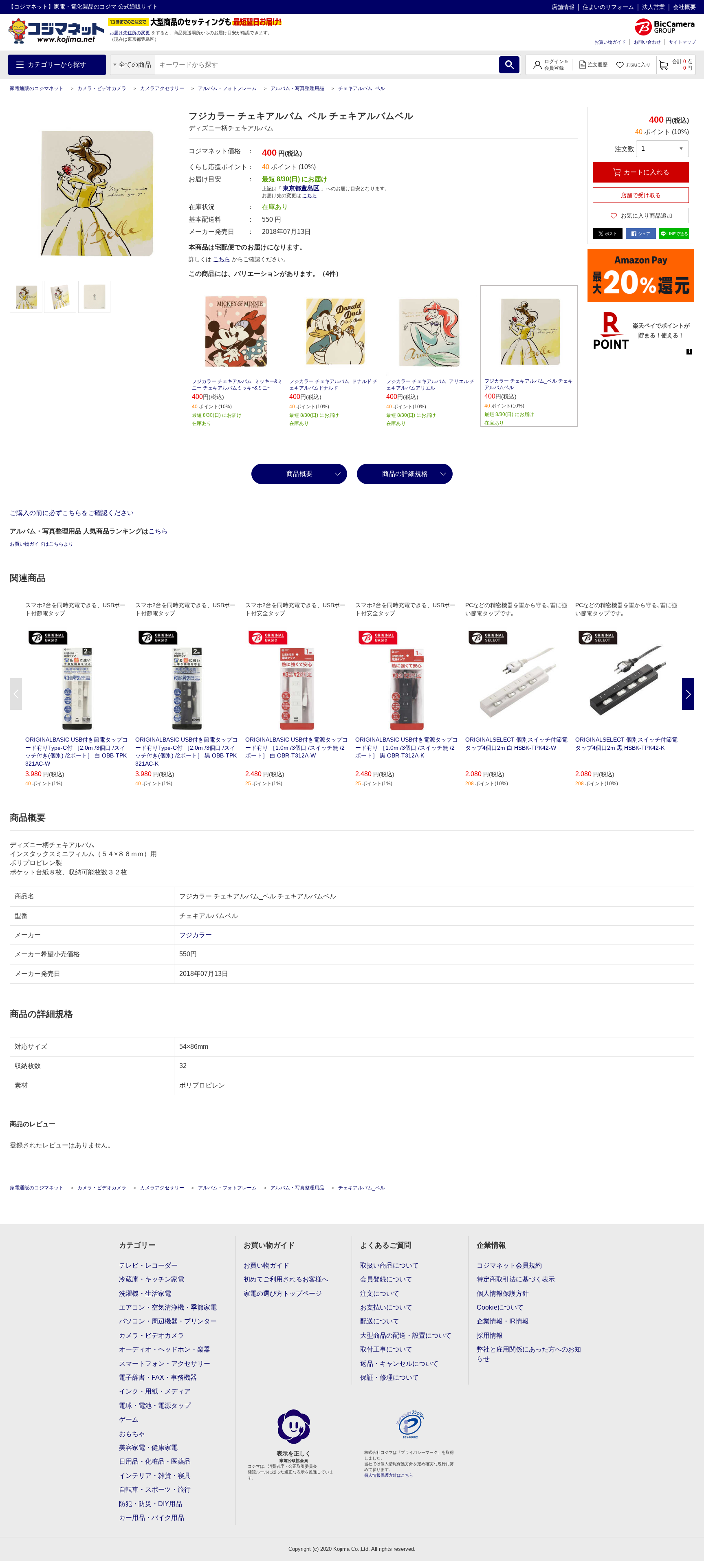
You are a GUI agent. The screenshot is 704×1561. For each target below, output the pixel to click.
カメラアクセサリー (162, 88)
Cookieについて (500, 1307)
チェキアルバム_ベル (361, 88)
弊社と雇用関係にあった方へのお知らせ (529, 1354)
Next (688, 694)
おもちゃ (132, 1433)
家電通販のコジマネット (37, 88)
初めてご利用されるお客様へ (286, 1279)
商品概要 (299, 473)
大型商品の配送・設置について (405, 1335)
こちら (221, 259)
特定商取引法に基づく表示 (516, 1279)
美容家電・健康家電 (148, 1447)
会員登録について (386, 1279)
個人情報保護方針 (503, 1293)
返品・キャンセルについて (399, 1363)
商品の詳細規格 (405, 473)
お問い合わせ (647, 42)
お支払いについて (386, 1307)
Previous (16, 694)
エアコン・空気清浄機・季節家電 (168, 1307)
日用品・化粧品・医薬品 (155, 1461)
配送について (379, 1321)
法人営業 (653, 7)
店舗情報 (563, 7)
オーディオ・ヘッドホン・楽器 (164, 1349)
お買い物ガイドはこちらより (41, 544)
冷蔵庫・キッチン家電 (151, 1279)
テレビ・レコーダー (148, 1265)
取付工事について (386, 1349)
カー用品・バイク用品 (151, 1517)
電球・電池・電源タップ (155, 1405)
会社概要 (684, 7)
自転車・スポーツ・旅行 (155, 1489)
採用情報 (490, 1335)
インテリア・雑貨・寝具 (155, 1475)
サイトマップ (682, 42)
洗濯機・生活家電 (145, 1293)
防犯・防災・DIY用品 (150, 1503)
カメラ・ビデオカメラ (101, 88)
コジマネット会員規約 (509, 1265)
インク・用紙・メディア (155, 1391)
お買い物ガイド (610, 42)
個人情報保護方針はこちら (388, 1475)
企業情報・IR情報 (503, 1321)
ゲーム (129, 1419)
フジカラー (195, 934)
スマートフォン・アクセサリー (164, 1363)
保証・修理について (389, 1377)
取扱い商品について (389, 1265)
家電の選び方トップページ (283, 1293)
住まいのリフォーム (608, 7)
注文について (379, 1293)
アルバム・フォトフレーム (227, 88)
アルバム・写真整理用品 (297, 88)
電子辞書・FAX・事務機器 (158, 1377)
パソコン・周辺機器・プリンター (168, 1321)
